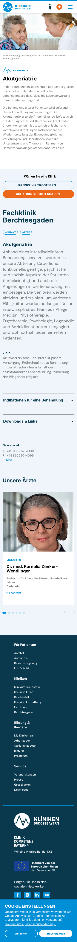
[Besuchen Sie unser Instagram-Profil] (26, 895)
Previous (66, 612)
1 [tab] (4, 612)
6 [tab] (23, 612)
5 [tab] (19, 612)
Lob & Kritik (22, 668)
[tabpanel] (38, 548)
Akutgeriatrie (46, 55)
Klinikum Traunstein (27, 687)
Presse (18, 779)
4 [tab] (16, 612)
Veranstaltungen (25, 774)
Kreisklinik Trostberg (27, 702)
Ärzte (26, 232)
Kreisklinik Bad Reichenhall (23, 694)
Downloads (21, 790)
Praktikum (20, 756)
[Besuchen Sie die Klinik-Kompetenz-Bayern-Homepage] (23, 846)
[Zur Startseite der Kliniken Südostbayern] (16, 11)
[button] (50, 7)
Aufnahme (21, 658)
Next (73, 612)
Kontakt (10, 232)
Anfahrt (19, 653)
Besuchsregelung (25, 663)
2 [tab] (8, 612)
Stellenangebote (25, 746)
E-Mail (7, 460)
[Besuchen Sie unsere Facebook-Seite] (17, 895)
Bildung (19, 751)
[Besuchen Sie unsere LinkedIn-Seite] (35, 895)
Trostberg (37, 185)
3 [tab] (12, 612)
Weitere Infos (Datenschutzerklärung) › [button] (30, 924)
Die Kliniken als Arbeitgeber (24, 738)
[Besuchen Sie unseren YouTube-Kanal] (45, 895)
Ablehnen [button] (21, 933)
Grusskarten (22, 785)
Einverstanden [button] (56, 933)
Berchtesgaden (37, 194)
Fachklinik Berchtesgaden (24, 709)
